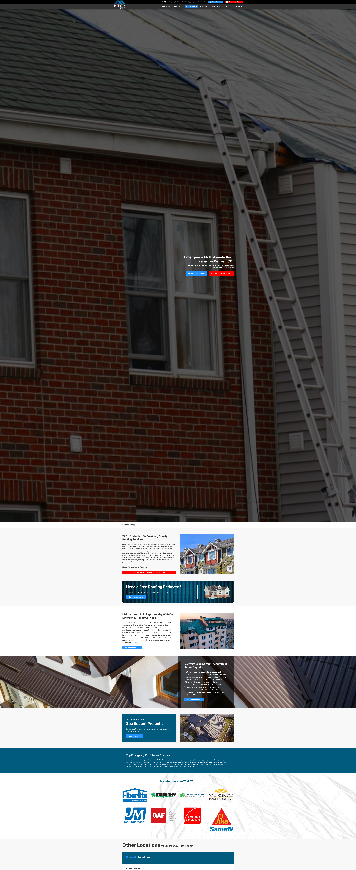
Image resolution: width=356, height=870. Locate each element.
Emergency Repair (235, 2)
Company (228, 7)
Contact (238, 7)
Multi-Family (191, 7)
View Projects (134, 736)
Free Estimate (217, 2)
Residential (204, 7)
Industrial (178, 7)
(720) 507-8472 (182, 2)
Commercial (166, 7)
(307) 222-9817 (201, 2)
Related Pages (128, 525)
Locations (216, 7)
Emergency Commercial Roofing (149, 572)
